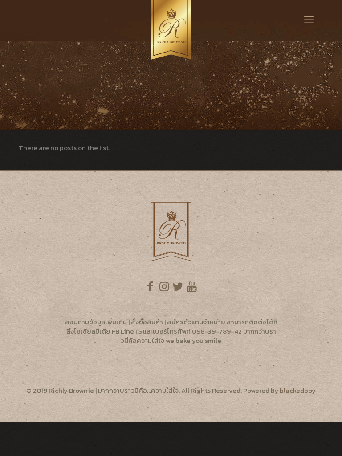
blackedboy (298, 390)
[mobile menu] (309, 20)
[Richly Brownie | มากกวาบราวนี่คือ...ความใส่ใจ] (171, 30)
